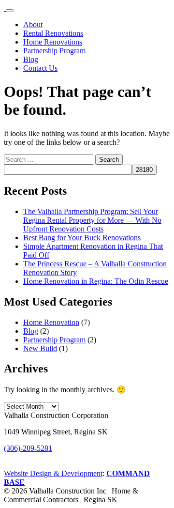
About (33, 24)
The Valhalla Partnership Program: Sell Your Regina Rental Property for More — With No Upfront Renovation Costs (92, 220)
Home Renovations (52, 42)
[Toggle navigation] (10, 10)
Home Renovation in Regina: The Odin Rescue (95, 281)
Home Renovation (51, 322)
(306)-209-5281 (28, 448)
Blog (30, 59)
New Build (40, 348)
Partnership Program (54, 50)
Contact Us (40, 68)
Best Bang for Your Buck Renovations (82, 237)
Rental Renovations (53, 33)
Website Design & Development (53, 473)
